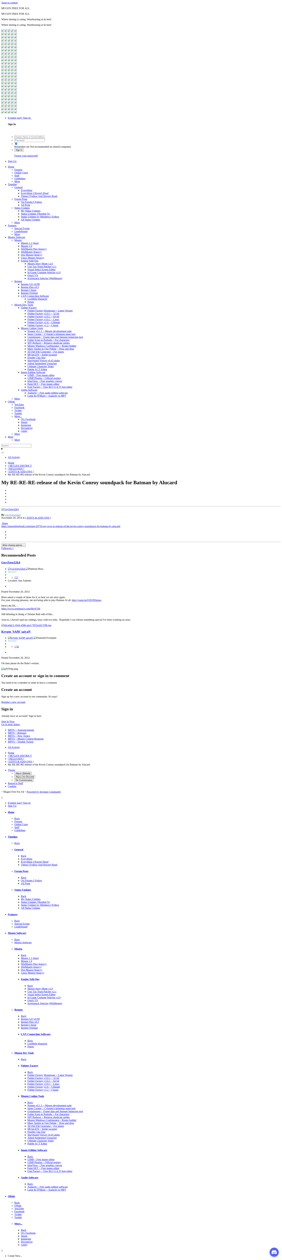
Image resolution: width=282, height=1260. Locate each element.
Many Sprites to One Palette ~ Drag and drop (50, 348)
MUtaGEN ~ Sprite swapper (42, 354)
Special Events (22, 228)
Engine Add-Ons (29, 260)
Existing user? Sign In (20, 117)
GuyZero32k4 (10, 562)
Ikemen (18, 281)
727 (16, 577)
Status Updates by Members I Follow (40, 216)
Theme (11, 770)
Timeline (12, 184)
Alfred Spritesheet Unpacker (42, 363)
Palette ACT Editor (37, 369)
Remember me (21, 146)
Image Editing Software (33, 372)
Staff (16, 175)
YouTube (19, 404)
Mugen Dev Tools (23, 304)
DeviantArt (26, 428)
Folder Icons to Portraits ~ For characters (48, 340)
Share (4, 523)
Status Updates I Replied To (35, 213)
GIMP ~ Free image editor (41, 375)
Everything (26, 190)
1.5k (16, 646)
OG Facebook (28, 419)
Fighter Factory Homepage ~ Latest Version (50, 310)
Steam (24, 422)
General (18, 187)
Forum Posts (20, 199)
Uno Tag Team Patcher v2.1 (41, 266)
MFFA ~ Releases (17, 733)
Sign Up (12, 161)
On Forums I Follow (31, 202)
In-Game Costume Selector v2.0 (44, 272)
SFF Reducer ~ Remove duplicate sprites (48, 343)
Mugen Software (16, 237)
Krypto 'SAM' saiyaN (16, 631)
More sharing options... (13, 545)
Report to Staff (15, 783)
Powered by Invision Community (44, 791)
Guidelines (19, 178)
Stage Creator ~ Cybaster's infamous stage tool (51, 334)
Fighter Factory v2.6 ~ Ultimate (43, 322)
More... (18, 416)
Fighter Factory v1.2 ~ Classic (43, 325)
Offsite (11, 401)
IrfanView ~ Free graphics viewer (44, 381)
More (17, 181)
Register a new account (13, 702)
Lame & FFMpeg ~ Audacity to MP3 (46, 395)
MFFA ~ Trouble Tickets (20, 741)
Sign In (19, 150)
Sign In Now (8, 721)
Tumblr (18, 413)
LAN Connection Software (35, 296)
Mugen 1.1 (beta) (30, 243)
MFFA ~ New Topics (19, 735)
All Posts (25, 205)
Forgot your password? (26, 155)
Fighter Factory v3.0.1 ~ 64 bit (43, 316)
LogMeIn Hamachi (37, 299)
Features (12, 225)
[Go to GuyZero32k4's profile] (10, 509)
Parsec (30, 301)
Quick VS (32, 275)
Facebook (19, 407)
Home (11, 166)
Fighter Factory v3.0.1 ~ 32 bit (43, 313)
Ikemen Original (29, 293)
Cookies (12, 786)
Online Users (21, 172)
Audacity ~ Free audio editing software (47, 392)
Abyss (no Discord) (25, 777)
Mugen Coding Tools (32, 328)
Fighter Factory (29, 307)
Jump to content (9, 2)
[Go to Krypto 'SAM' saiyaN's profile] (21, 637)
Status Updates (22, 207)
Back (17, 818)
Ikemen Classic (29, 290)
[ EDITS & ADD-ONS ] (38, 517)
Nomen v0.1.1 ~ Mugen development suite (49, 331)
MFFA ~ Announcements (21, 730)
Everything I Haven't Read (34, 193)
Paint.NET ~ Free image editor (43, 384)
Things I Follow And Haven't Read (39, 196)
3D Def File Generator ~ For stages (45, 351)
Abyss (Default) (23, 773)
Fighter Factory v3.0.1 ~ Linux (43, 319)
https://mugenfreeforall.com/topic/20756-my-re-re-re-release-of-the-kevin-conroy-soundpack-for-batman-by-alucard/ (60, 526)
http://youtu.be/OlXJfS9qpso (86, 600)
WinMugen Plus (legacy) (34, 249)
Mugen (18, 240)
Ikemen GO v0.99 (30, 284)
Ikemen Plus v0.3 (30, 287)
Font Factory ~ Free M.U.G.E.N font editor (49, 387)
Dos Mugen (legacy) (31, 254)
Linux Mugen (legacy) (32, 257)
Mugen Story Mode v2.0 (40, 263)
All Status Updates (30, 219)
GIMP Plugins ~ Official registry (44, 378)
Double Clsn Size (36, 357)
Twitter (18, 410)
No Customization (24, 780)
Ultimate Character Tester (40, 366)
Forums (18, 169)
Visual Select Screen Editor (41, 269)
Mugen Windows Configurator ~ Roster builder (51, 345)
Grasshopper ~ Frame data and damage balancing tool (55, 337)
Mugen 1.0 (26, 246)
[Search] (2, 452)
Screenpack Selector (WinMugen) (44, 278)
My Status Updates (30, 210)
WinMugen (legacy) (31, 252)
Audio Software (29, 390)
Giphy (24, 431)
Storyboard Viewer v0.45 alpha (43, 360)
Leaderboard (20, 231)
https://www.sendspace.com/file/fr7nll (20, 608)
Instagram (26, 425)
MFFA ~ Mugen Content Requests (26, 738)
